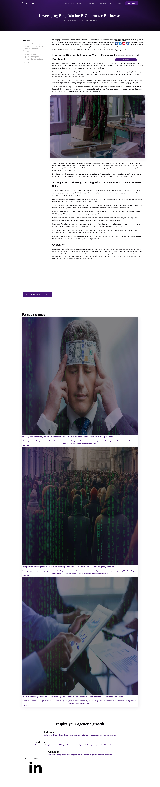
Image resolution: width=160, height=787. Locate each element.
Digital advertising (69, 20)
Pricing (119, 3)
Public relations (93, 735)
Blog (111, 3)
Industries (68, 3)
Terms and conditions (104, 755)
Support (74, 755)
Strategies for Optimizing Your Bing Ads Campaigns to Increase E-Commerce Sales (34, 56)
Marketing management (93, 745)
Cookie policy (82, 755)
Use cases (102, 3)
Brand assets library (42, 745)
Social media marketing (65, 735)
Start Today (132, 3)
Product (80, 3)
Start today (52, 755)
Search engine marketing (107, 735)
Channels (91, 3)
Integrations (121, 745)
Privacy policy (92, 755)
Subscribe (126, 59)
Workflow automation (109, 745)
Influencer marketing (80, 735)
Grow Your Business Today (37, 294)
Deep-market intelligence (76, 745)
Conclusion (27, 62)
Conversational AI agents (58, 745)
